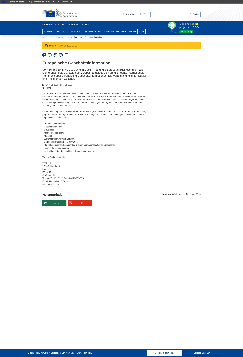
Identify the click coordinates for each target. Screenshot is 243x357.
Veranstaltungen (62, 37)
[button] (142, 14)
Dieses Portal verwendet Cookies (43, 353)
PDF (82, 203)
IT (66, 55)
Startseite (48, 31)
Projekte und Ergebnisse (82, 31)
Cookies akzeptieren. (164, 353)
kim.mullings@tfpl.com (59, 181)
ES (55, 55)
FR (61, 55)
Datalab (132, 31)
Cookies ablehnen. (202, 353)
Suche (141, 31)
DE (44, 55)
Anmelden (130, 14)
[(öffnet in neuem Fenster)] (62, 13)
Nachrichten (121, 31)
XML (56, 203)
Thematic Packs (61, 31)
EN (50, 55)
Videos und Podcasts (104, 31)
